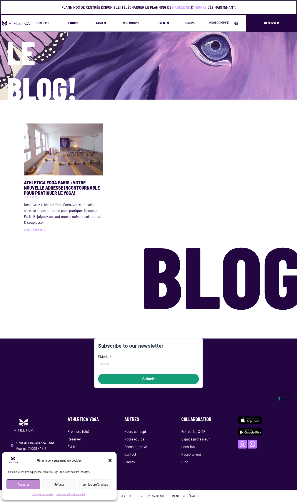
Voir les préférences (95, 484)
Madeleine (181, 7)
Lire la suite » (34, 230)
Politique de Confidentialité (70, 494)
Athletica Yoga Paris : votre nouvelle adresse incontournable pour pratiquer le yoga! (62, 188)
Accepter (23, 484)
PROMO (190, 23)
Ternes (200, 7)
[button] (110, 460)
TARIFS (100, 23)
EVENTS (163, 23)
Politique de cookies (42, 494)
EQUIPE (73, 23)
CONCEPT (42, 23)
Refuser (59, 484)
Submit (148, 379)
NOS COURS (130, 23)
